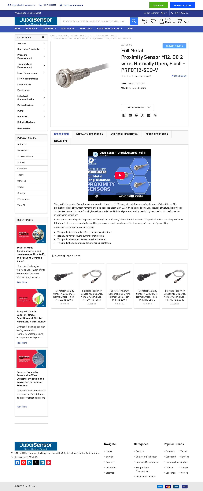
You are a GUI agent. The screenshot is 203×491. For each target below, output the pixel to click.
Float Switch (24, 84)
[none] (85, 76)
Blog (130, 28)
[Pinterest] (155, 115)
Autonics (21, 144)
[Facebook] (124, 115)
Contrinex (22, 168)
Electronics (23, 90)
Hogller (20, 186)
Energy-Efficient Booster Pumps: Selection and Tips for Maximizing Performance (31, 316)
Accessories (23, 128)
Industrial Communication (25, 98)
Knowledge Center (108, 28)
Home (18, 28)
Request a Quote (182, 5)
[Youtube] (23, 462)
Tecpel (20, 174)
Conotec (21, 180)
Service (30, 28)
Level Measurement (27, 73)
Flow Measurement (27, 78)
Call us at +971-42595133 (26, 456)
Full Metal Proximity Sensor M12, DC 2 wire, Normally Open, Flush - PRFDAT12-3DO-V (64, 295)
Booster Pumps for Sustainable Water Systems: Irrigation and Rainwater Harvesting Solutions (30, 378)
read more (21, 282)
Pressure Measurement (24, 56)
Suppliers (86, 28)
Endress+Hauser (25, 156)
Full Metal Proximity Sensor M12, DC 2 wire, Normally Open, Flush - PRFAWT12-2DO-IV (175, 295)
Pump (20, 110)
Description (61, 134)
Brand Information (157, 134)
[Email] (130, 115)
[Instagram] (29, 462)
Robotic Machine (26, 122)
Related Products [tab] (66, 256)
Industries (67, 28)
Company (48, 28)
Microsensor (23, 199)
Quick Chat (158, 5)
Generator (22, 116)
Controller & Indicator (28, 49)
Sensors (21, 43)
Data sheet (60, 141)
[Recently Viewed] (145, 21)
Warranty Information (89, 134)
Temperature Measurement (24, 66)
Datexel (21, 162)
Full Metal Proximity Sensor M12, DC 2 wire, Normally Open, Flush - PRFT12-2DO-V (119, 295)
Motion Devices (25, 105)
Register (170, 22)
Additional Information (124, 134)
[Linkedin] (149, 115)
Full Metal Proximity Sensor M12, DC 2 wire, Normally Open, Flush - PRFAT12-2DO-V (147, 295)
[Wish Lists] (154, 21)
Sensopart (22, 150)
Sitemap (110, 472)
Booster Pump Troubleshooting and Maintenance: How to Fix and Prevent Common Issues (31, 254)
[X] (142, 115)
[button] (137, 107)
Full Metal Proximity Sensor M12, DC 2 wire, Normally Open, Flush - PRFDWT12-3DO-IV (92, 295)
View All (21, 205)
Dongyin (21, 192)
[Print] (136, 115)
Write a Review (179, 75)
